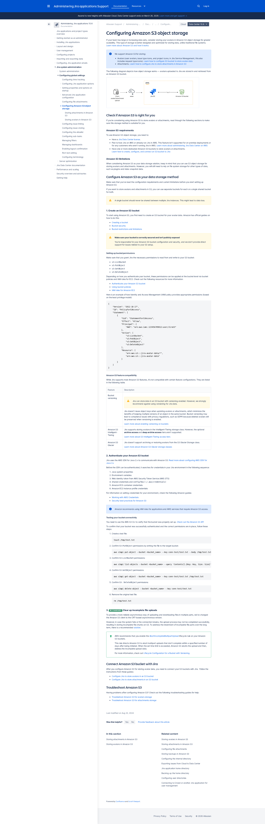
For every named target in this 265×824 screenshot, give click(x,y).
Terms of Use (175, 816)
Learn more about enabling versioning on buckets (146, 424)
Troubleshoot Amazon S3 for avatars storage (132, 697)
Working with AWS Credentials (125, 497)
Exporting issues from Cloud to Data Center (180, 763)
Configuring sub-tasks (72, 136)
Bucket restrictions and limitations (127, 229)
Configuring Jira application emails (72, 63)
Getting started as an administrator (72, 38)
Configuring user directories (173, 778)
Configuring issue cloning (73, 128)
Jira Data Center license (129, 139)
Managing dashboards (72, 144)
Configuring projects (66, 54)
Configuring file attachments (74, 101)
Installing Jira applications (68, 42)
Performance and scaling (68, 169)
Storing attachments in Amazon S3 (121, 739)
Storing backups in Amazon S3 (175, 754)
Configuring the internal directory (176, 758)
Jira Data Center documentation (71, 165)
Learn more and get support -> (173, 16)
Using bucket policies (121, 287)
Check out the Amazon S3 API (190, 522)
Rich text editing (69, 153)
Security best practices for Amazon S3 (129, 500)
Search (198, 6)
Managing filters (69, 140)
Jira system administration (69, 67)
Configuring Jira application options (78, 83)
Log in (206, 6)
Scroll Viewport (134, 801)
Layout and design (65, 46)
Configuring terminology (73, 157)
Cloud (183, 24)
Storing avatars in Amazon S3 (78, 119)
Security (188, 816)
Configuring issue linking (73, 124)
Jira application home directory (175, 768)
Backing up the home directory (175, 773)
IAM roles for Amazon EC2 (123, 290)
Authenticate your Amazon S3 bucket (128, 283)
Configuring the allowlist (72, 132)
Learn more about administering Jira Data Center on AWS (182, 145)
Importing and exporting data (70, 59)
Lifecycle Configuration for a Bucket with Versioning (167, 653)
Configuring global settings (72, 75)
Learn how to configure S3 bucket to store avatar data (168, 61)
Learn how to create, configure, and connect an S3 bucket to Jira (141, 151)
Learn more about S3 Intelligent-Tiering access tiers (147, 437)
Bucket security (119, 226)
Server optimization (68, 161)
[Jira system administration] (156, 24)
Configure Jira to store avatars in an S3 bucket (133, 676)
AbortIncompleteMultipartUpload (164, 636)
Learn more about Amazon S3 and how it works (127, 45)
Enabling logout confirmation (75, 148)
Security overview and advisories (71, 173)
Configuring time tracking (73, 79)
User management (65, 50)
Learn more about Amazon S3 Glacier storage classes (148, 447)
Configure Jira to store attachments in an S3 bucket (135, 679)
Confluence (120, 801)
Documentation (120, 6)
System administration (69, 71)
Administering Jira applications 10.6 (76, 23)
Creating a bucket (120, 222)
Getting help (62, 178)
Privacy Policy (160, 816)
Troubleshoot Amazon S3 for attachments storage (134, 700)
